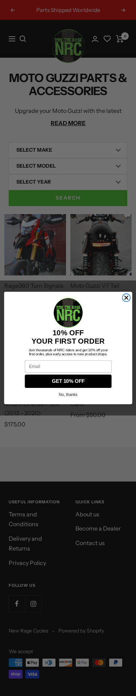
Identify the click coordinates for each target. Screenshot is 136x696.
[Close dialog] (126, 298)
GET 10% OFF (67, 381)
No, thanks (68, 394)
